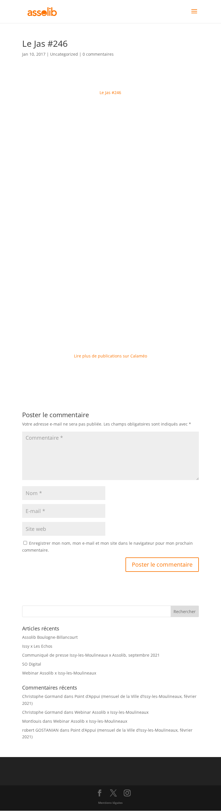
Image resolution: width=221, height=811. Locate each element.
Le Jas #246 (110, 92)
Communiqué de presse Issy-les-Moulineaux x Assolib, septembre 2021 (91, 655)
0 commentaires (98, 54)
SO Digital (31, 664)
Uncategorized (64, 54)
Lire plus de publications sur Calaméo (110, 356)
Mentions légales (110, 803)
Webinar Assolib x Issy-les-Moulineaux (59, 673)
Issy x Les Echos (37, 646)
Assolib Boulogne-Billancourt (50, 637)
